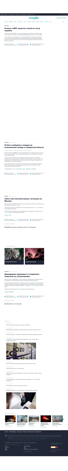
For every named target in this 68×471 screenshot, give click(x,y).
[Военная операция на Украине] (10, 421)
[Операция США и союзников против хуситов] (46, 421)
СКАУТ (6, 448)
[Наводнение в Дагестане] (34, 421)
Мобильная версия (4, 14)
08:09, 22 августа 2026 (13, 271)
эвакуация (28, 168)
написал (37, 207)
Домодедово (11, 291)
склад (17, 168)
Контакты (6, 431)
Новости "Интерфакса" (27, 446)
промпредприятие (19, 102)
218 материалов (43, 427)
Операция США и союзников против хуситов (45, 424)
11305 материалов (8, 425)
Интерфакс (34, 18)
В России (11, 21)
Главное (6, 21)
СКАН (25, 447)
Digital (37, 21)
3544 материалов (20, 426)
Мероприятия (38, 431)
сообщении (33, 285)
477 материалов (55, 425)
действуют (18, 289)
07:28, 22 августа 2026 (12, 53)
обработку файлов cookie (50, 438)
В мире (15, 21)
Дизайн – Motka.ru (53, 451)
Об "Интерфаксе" (11, 14)
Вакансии (25, 431)
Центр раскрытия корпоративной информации (31, 449)
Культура (29, 21)
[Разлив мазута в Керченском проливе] (57, 421)
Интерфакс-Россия (23, 14)
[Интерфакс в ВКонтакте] (27, 451)
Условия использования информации (56, 449)
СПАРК (6, 446)
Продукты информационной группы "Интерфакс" (20, 443)
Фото (50, 21)
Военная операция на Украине (9, 424)
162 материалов (32, 425)
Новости (42, 21)
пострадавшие (33, 168)
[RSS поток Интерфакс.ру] (29, 451)
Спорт (25, 21)
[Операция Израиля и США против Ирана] (22, 422)
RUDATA (25, 448)
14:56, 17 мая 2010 (12, 25)
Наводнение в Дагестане (32, 424)
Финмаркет (30, 14)
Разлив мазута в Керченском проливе (56, 424)
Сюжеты (46, 21)
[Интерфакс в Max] (31, 451)
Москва (33, 21)
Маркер (6, 449)
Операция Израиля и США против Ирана (21, 424)
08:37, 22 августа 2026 (12, 196)
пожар (23, 168)
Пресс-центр (19, 431)
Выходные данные (53, 450)
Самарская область (8, 102)
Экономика (20, 21)
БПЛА (25, 102)
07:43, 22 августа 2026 (12, 142)
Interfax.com (17, 14)
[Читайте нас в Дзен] (24, 451)
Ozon (14, 102)
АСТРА (6, 450)
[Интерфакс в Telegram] (26, 451)
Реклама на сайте (31, 431)
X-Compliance (7, 447)
